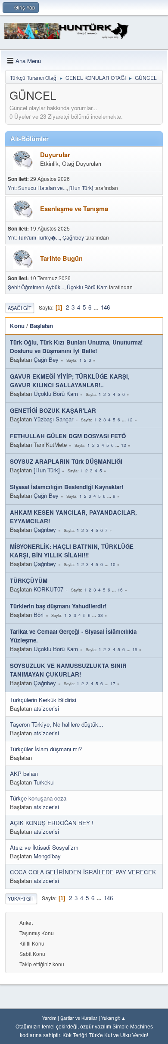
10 (112, 564)
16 (120, 590)
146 (105, 307)
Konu (17, 326)
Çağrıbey (73, 237)
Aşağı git (19, 307)
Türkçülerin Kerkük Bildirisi (43, 700)
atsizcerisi (46, 708)
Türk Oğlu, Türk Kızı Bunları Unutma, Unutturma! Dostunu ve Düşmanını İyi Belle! (76, 346)
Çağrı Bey (46, 359)
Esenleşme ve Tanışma (74, 208)
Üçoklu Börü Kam (87, 287)
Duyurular (55, 154)
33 (100, 615)
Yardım (49, 1018)
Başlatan (41, 326)
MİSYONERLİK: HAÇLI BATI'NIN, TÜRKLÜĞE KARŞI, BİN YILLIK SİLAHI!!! (72, 550)
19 (134, 649)
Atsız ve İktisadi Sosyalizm (44, 847)
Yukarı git (21, 898)
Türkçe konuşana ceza (38, 798)
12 (130, 420)
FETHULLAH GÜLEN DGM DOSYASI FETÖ (68, 436)
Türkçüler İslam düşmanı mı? (46, 749)
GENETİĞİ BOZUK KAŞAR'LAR (53, 410)
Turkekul (44, 782)
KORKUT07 (48, 589)
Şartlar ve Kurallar (78, 1018)
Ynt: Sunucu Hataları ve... (37, 187)
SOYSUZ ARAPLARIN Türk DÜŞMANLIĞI (66, 461)
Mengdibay (47, 856)
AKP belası (24, 773)
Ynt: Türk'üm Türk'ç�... (34, 237)
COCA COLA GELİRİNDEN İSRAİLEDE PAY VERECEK (83, 872)
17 (112, 683)
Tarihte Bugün (61, 258)
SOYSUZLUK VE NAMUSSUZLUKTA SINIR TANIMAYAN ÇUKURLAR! (68, 669)
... (96, 307)
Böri (39, 615)
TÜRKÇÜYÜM (28, 580)
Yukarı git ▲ (113, 1018)
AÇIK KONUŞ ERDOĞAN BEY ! (51, 823)
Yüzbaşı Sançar (53, 419)
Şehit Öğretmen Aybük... (36, 287)
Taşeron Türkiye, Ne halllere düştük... (56, 724)
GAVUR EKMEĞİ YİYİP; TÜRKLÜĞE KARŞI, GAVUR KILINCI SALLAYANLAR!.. (70, 380)
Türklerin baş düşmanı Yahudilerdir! (58, 606)
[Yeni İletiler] (23, 160)
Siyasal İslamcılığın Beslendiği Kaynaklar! (66, 487)
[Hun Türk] (81, 187)
